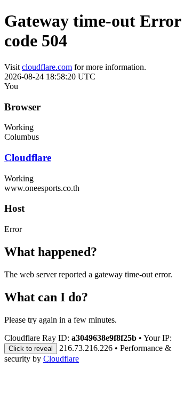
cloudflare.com (47, 66)
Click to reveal (31, 349)
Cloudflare (27, 157)
